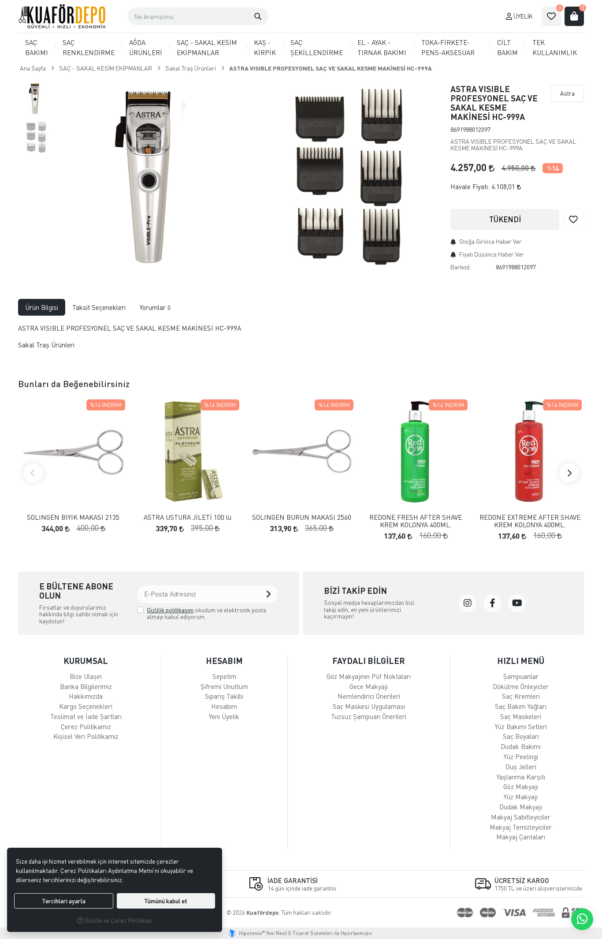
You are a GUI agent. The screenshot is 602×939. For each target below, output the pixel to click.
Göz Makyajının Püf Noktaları (369, 676)
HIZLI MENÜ (520, 661)
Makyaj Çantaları (520, 837)
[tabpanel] (301, 340)
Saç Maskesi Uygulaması (369, 706)
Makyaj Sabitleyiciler (520, 817)
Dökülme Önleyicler (521, 686)
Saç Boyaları (521, 736)
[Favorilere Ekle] (573, 219)
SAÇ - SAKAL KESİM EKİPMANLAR (207, 47)
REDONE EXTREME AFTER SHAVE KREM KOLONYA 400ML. (529, 521)
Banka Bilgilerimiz (86, 686)
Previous (33, 473)
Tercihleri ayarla (63, 901)
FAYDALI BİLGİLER (368, 661)
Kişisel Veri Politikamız (86, 736)
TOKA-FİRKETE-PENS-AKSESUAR (448, 47)
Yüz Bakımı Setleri (521, 726)
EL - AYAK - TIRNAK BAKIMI (381, 47)
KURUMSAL (85, 661)
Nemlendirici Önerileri (369, 696)
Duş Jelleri (520, 767)
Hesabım (224, 706)
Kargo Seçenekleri (85, 706)
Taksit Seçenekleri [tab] (99, 307)
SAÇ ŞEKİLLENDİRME (316, 47)
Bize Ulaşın (86, 676)
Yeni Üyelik (224, 716)
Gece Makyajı (368, 686)
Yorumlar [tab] (155, 307)
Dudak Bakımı (521, 746)
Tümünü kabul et (165, 901)
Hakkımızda (86, 696)
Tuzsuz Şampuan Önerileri (368, 716)
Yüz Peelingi (521, 756)
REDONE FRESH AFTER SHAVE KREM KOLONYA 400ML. (415, 521)
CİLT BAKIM (507, 47)
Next (569, 473)
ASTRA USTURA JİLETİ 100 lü (187, 517)
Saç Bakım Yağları (520, 706)
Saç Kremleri (521, 696)
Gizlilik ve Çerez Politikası (117, 920)
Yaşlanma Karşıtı (521, 777)
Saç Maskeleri (520, 716)
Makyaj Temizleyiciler (521, 827)
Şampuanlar (521, 676)
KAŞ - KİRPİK (265, 47)
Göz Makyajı (520, 786)
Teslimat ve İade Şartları (86, 716)
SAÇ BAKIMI (36, 47)
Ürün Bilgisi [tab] (41, 307)
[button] (257, 16)
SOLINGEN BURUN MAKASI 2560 (301, 517)
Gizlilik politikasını (170, 610)
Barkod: (460, 267)
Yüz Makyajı (521, 797)
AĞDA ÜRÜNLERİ (145, 47)
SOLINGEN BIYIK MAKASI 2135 (73, 517)
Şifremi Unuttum (224, 686)
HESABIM (224, 661)
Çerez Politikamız (86, 726)
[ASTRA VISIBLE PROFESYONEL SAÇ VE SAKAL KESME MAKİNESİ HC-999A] (151, 176)
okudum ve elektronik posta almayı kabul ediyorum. (206, 613)
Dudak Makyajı (520, 807)
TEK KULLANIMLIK (554, 47)
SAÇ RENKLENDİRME (89, 47)
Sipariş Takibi (224, 696)
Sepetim (224, 676)
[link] (467, 603)
